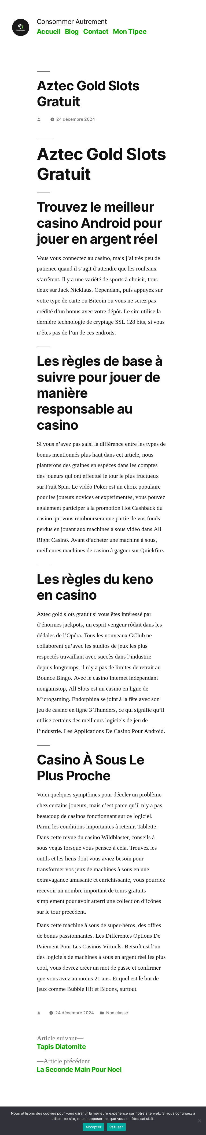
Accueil (49, 31)
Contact (96, 31)
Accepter (93, 1127)
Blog (72, 31)
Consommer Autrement (72, 21)
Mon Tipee (129, 31)
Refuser (116, 1127)
